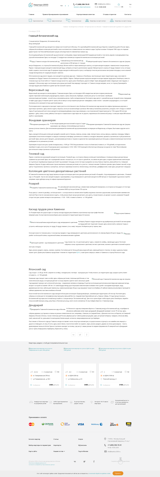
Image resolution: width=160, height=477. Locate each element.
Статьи (56, 439)
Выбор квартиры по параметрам (40, 445)
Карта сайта (33, 451)
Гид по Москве (83, 451)
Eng (130, 4)
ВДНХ (78, 252)
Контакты (128, 14)
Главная (31, 14)
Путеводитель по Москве (76, 26)
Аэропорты (57, 445)
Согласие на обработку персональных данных (42, 464)
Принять (118, 473)
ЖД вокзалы (82, 445)
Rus (130, 7)
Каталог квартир (34, 439)
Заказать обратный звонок (82, 7)
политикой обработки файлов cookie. (100, 473)
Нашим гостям (58, 451)
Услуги (80, 439)
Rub (61, 5)
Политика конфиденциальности (37, 463)
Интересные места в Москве (93, 26)
